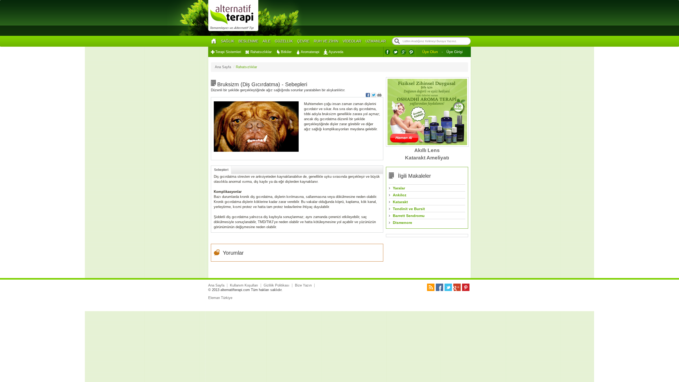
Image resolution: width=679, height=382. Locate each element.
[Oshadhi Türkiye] (427, 144)
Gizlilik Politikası (276, 285)
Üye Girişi (454, 52)
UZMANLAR (375, 41)
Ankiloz (399, 195)
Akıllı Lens (427, 150)
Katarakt (400, 202)
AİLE (267, 41)
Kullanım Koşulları (244, 285)
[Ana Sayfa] (213, 41)
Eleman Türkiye (220, 298)
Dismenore (402, 222)
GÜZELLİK (284, 41)
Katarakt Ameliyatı (427, 157)
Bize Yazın (303, 285)
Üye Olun (430, 52)
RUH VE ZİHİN (326, 41)
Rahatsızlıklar (261, 52)
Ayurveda (336, 52)
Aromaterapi (310, 52)
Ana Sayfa (216, 285)
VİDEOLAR (352, 41)
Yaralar (399, 188)
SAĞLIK (227, 41)
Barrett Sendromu (409, 216)
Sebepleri (221, 170)
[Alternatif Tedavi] (233, 30)
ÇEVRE (303, 41)
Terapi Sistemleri (228, 52)
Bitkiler (286, 52)
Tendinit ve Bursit (409, 209)
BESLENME (248, 41)
